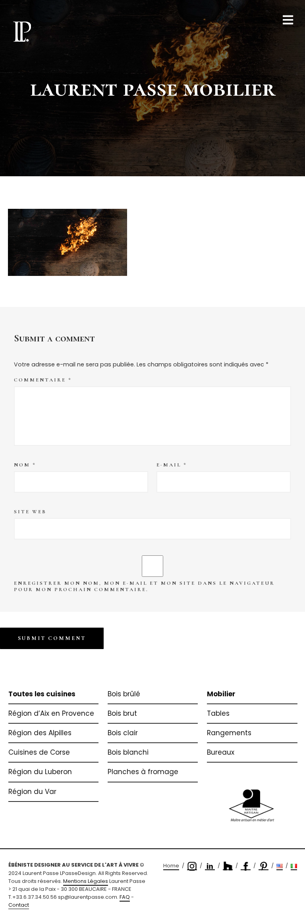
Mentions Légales (85, 881)
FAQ (125, 897)
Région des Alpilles (39, 733)
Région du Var (32, 791)
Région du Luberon (40, 771)
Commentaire (43, 380)
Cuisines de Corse (39, 752)
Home (171, 865)
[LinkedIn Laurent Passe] (210, 866)
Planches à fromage (143, 771)
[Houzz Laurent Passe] (228, 866)
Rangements (229, 733)
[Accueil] (22, 31)
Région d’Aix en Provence (51, 713)
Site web (30, 512)
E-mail (171, 465)
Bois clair (123, 733)
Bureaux (220, 752)
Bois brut (122, 713)
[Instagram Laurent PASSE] (192, 866)
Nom (25, 465)
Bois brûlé (124, 694)
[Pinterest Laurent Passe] (263, 866)
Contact (18, 905)
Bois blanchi (128, 752)
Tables (218, 713)
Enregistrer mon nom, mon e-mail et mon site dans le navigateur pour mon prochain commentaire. (144, 586)
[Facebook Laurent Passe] (246, 866)
